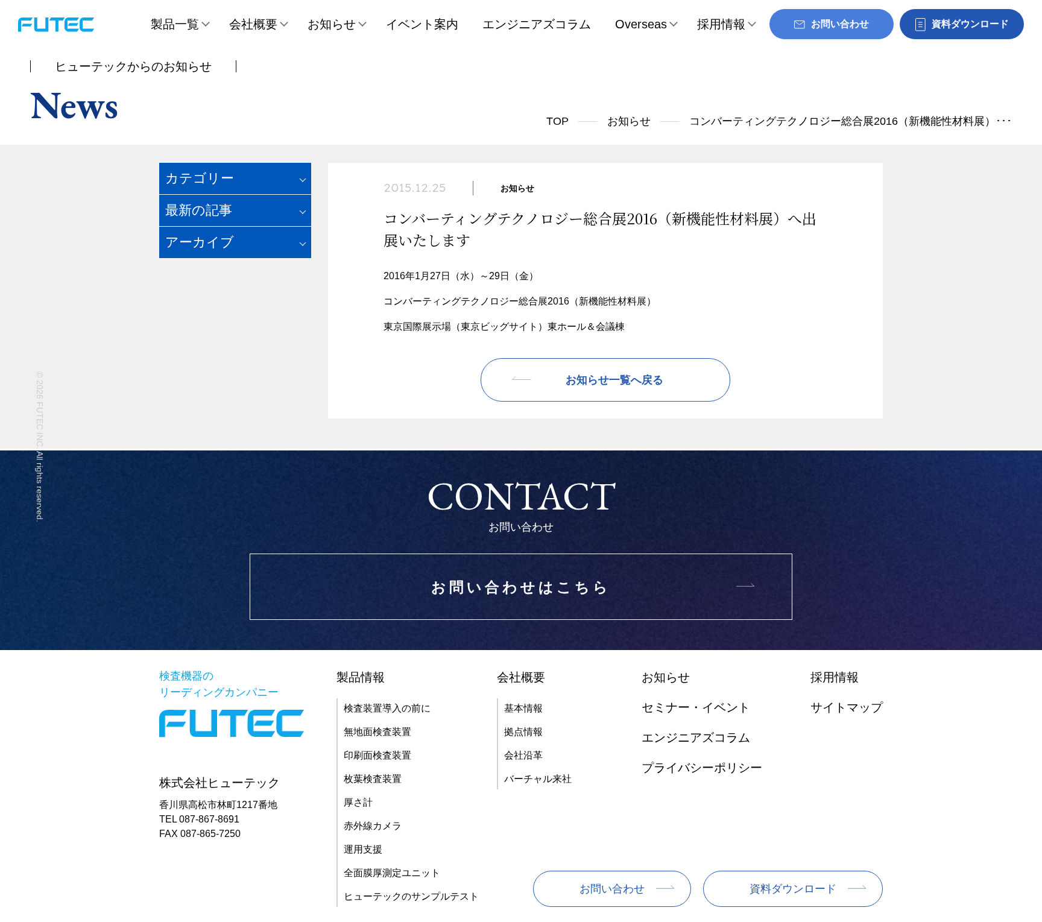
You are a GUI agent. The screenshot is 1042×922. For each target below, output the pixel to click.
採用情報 (721, 24)
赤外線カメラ (373, 826)
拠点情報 (523, 732)
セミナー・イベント (696, 707)
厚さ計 (358, 802)
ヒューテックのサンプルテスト (411, 896)
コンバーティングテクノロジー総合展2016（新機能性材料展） (520, 301)
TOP (557, 121)
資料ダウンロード (793, 889)
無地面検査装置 (377, 732)
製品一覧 (175, 24)
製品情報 (360, 677)
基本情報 (523, 708)
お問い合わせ (612, 889)
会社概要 (253, 24)
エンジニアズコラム (536, 24)
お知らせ (332, 24)
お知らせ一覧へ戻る (614, 380)
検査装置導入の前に (387, 708)
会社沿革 (523, 755)
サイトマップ (846, 707)
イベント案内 (422, 24)
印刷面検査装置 (377, 755)
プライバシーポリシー (702, 767)
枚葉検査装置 (373, 779)
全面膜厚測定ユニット (392, 873)
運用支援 (363, 849)
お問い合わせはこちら (521, 587)
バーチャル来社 (538, 779)
